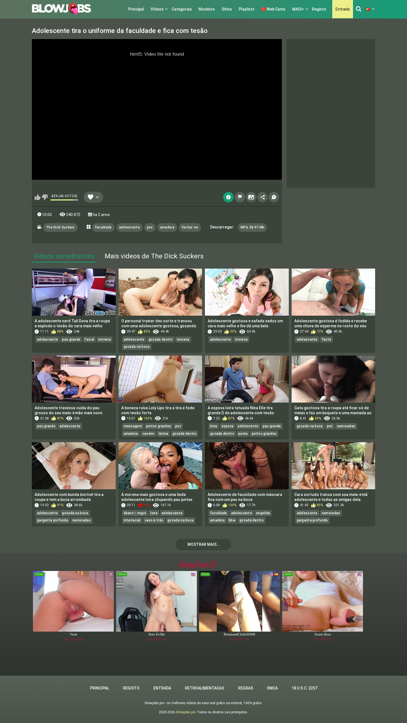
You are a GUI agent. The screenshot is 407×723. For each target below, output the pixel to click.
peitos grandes (158, 426)
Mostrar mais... (203, 544)
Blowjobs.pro (186, 712)
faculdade (103, 227)
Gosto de (37, 197)
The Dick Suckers (60, 227)
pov (150, 227)
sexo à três (154, 520)
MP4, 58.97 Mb (252, 227)
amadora (167, 227)
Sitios (226, 9)
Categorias (182, 9)
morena (104, 339)
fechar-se (190, 227)
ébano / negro (135, 513)
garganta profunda (52, 520)
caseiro (148, 434)
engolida (263, 513)
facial (89, 339)
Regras (245, 688)
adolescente (129, 227)
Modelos (207, 9)
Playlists (246, 9)
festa (326, 339)
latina (163, 434)
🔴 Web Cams (273, 9)
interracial (132, 520)
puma (243, 434)
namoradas (346, 426)
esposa (227, 426)
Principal (136, 9)
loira (213, 426)
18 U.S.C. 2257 (304, 688)
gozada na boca (137, 347)
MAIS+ (298, 9)
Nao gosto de (45, 197)
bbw (232, 520)
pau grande (71, 339)
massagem (133, 426)
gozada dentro (161, 339)
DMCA (272, 688)
